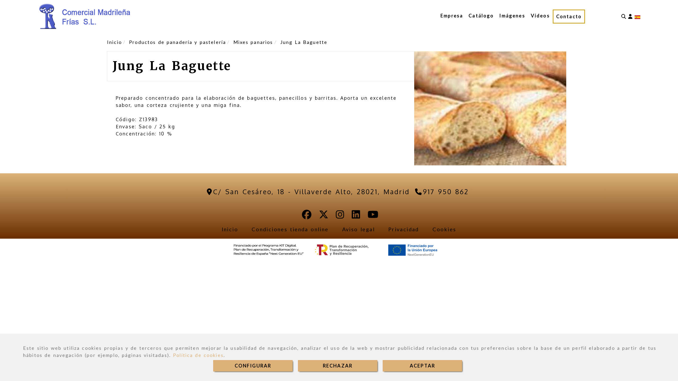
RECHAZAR (338, 366)
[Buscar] (623, 16)
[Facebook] (306, 216)
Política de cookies (198, 355)
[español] (637, 17)
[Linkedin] (356, 216)
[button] (630, 16)
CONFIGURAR (253, 366)
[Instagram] (340, 216)
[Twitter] (323, 216)
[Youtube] (373, 216)
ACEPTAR (422, 366)
